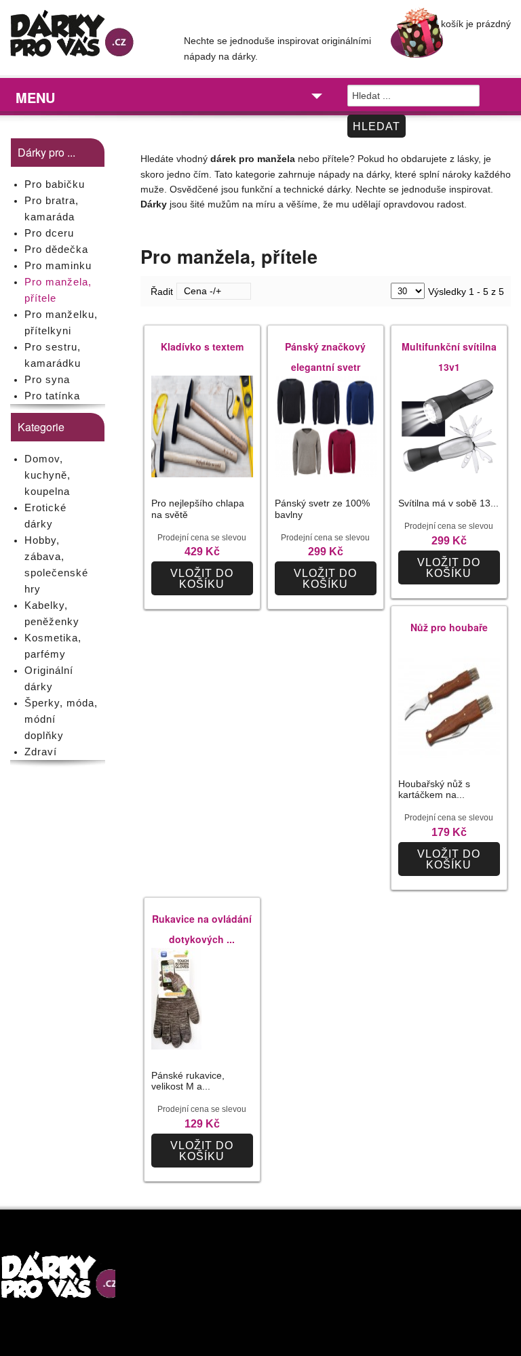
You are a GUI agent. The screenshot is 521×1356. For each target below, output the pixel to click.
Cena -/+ (202, 290)
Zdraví (40, 751)
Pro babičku (54, 184)
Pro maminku (58, 265)
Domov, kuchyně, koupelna (47, 475)
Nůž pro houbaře (449, 627)
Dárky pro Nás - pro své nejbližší (86, 36)
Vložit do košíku (201, 578)
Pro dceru (49, 233)
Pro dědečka (56, 249)
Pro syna (47, 379)
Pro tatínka (52, 395)
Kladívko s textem (202, 346)
